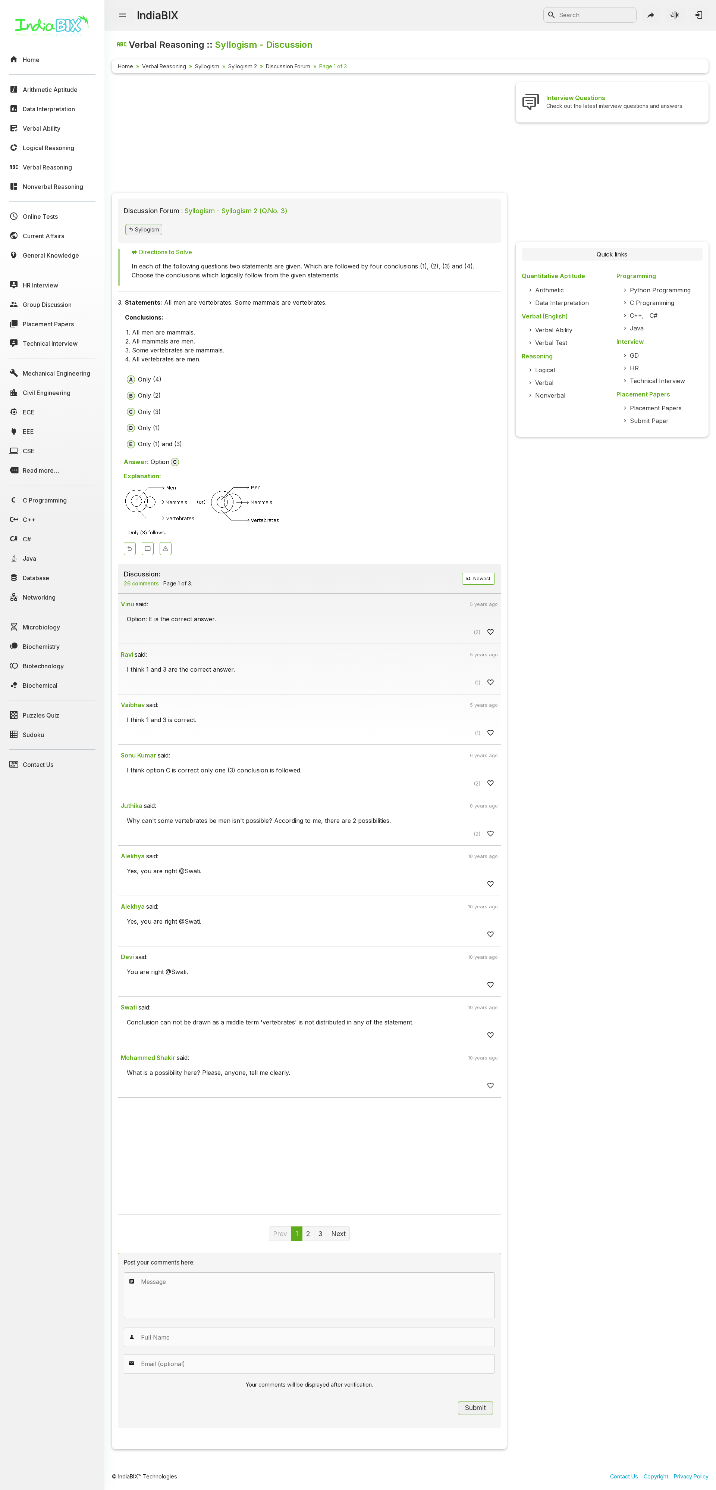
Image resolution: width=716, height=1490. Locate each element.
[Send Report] (166, 548)
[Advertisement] (309, 134)
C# (653, 315)
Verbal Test (551, 342)
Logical (545, 370)
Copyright (656, 1476)
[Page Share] (651, 15)
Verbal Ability (553, 330)
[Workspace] (148, 548)
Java (637, 328)
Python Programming (660, 290)
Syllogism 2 (242, 66)
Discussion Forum (288, 66)
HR (634, 368)
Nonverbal (550, 395)
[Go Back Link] (130, 548)
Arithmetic (549, 290)
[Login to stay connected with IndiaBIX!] (699, 15)
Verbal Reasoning (164, 66)
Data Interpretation (562, 303)
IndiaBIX (157, 15)
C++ (636, 315)
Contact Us (624, 1476)
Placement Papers (656, 408)
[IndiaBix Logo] (52, 29)
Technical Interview (657, 381)
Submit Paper (649, 420)
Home (125, 66)
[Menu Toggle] (123, 15)
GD (634, 355)
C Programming (652, 303)
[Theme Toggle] (675, 15)
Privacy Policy (691, 1476)
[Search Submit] (551, 15)
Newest (481, 578)
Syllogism (207, 66)
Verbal (544, 382)
